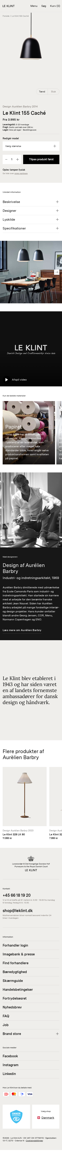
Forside (6, 16)
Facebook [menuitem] (10, 1056)
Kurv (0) (55, 6)
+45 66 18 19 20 (17, 895)
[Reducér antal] (6, 159)
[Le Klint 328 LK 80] (25, 803)
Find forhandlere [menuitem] (15, 963)
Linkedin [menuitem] (9, 1074)
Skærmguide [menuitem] (13, 981)
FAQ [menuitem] (6, 1016)
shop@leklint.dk (18, 910)
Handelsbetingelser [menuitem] (18, 990)
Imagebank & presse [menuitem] (19, 954)
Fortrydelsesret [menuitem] (15, 998)
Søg (43, 6)
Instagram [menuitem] (11, 1065)
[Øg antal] (17, 159)
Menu (33, 6)
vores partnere (21, 173)
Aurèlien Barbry (21, 106)
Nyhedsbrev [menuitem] (12, 1007)
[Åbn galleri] (31, 54)
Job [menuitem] (6, 1025)
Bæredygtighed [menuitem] (15, 972)
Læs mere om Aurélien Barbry (22, 630)
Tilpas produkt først (41, 159)
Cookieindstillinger (34, 1140)
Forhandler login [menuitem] (15, 945)
